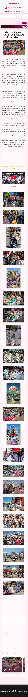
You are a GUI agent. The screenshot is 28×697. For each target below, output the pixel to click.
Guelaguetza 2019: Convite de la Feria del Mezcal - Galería (11, 669)
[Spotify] (10, 11)
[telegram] (4, 633)
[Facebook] (6, 11)
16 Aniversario (20, 16)
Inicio (2, 16)
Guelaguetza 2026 (10, 16)
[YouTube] (8, 11)
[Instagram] (7, 11)
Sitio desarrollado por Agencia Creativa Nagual (13, 691)
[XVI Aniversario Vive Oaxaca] (14, 3)
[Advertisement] (13, 157)
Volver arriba (16, 690)
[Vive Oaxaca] (14, 8)
